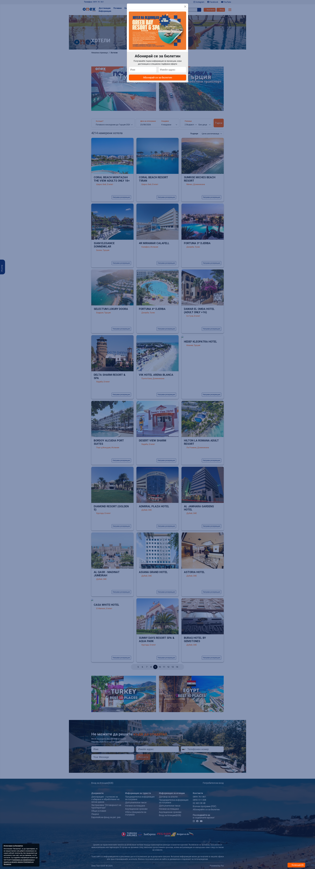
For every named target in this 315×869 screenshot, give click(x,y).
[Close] (185, 6)
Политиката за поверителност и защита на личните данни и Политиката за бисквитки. (19, 862)
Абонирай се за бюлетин (157, 77)
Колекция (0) (297, 865)
